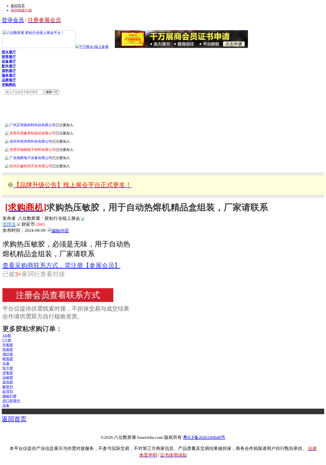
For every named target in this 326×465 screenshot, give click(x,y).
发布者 (9, 218)
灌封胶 (7, 354)
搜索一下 (51, 92)
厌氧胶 (7, 373)
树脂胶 (7, 359)
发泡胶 (7, 382)
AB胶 (6, 335)
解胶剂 (7, 387)
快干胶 (7, 368)
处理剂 (7, 391)
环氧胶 (7, 345)
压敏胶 (7, 377)
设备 (6, 405)
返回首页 (14, 419)
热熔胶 (7, 349)
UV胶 (6, 340)
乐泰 (6, 363)
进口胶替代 (11, 401)
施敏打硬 (9, 396)
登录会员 (13, 20)
